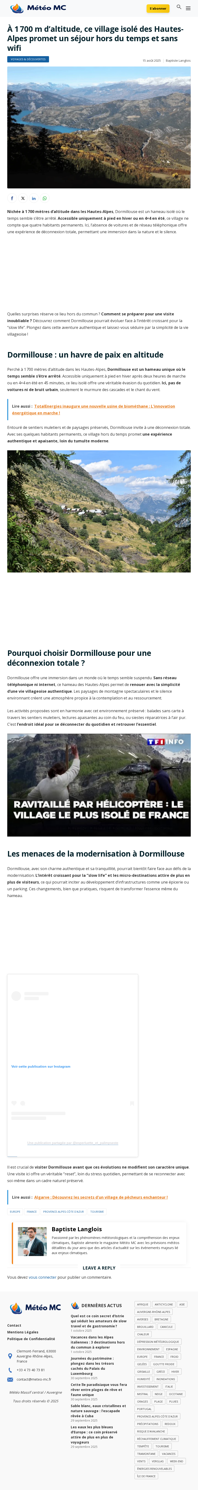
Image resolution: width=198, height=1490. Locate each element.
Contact (14, 1325)
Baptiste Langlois (178, 60)
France (32, 1211)
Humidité (143, 1379)
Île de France (146, 1476)
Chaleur (143, 1334)
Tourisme (97, 1211)
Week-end (176, 1461)
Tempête (143, 1446)
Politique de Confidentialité (31, 1339)
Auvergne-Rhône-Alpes (153, 1312)
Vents (141, 1461)
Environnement (148, 1349)
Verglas (157, 1461)
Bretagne (161, 1319)
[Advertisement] (99, 275)
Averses (142, 1319)
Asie (182, 1304)
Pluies (173, 1401)
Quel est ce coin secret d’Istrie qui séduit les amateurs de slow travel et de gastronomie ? (99, 1321)
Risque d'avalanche (151, 1431)
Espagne (172, 1349)
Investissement (148, 1386)
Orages (142, 1401)
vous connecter (43, 1277)
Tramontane (146, 1454)
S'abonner (158, 8)
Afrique (142, 1304)
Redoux (170, 1424)
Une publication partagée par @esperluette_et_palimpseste (72, 1143)
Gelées (142, 1364)
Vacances (168, 1454)
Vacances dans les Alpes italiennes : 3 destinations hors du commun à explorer (98, 1342)
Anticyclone (164, 1304)
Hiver (175, 1371)
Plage (158, 1401)
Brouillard (145, 1327)
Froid (174, 1356)
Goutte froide (163, 1364)
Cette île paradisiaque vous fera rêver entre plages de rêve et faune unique (99, 1389)
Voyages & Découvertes (28, 59)
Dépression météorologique (158, 1342)
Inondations (165, 1379)
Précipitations (147, 1424)
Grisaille (143, 1371)
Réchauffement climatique (156, 1439)
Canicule (166, 1327)
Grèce (160, 1371)
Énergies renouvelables (154, 1468)
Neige (159, 1394)
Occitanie (176, 1394)
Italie (169, 1386)
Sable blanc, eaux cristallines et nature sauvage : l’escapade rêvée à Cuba (98, 1411)
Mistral (142, 1394)
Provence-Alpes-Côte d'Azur (63, 1211)
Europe (15, 1211)
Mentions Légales (22, 1332)
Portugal (144, 1409)
